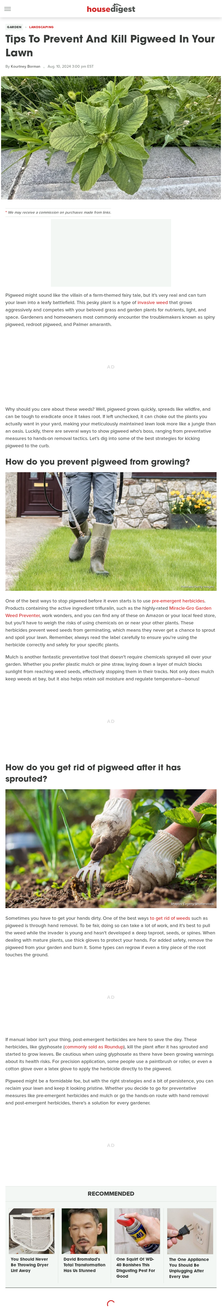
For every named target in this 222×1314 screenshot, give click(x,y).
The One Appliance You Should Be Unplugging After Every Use (189, 1268)
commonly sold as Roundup (94, 1046)
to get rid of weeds (170, 918)
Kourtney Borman (25, 66)
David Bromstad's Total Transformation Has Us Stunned (84, 1265)
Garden (14, 27)
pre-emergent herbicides (178, 600)
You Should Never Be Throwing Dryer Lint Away (29, 1265)
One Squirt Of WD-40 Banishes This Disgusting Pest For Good (135, 1268)
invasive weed (153, 302)
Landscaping (41, 27)
